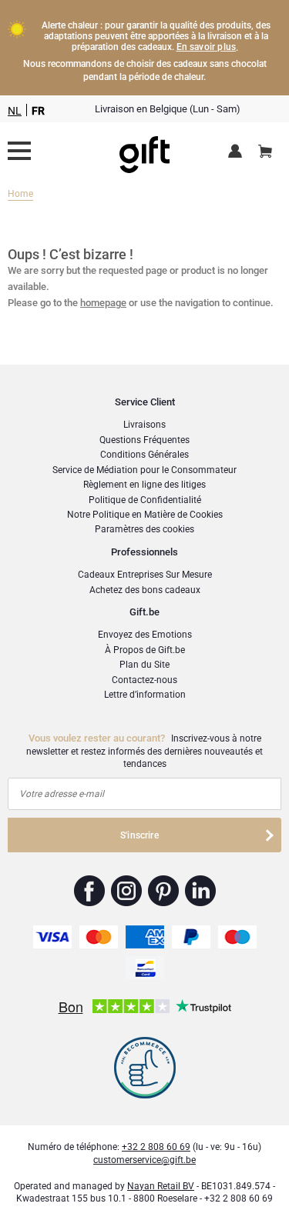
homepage (103, 302)
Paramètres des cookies (144, 529)
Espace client (238, 152)
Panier (265, 152)
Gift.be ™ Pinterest (164, 890)
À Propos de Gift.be (145, 650)
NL (15, 110)
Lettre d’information (145, 694)
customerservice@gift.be (144, 1160)
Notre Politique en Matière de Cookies (145, 514)
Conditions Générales (144, 454)
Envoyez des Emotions (145, 634)
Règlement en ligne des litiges (144, 484)
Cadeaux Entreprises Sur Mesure (145, 574)
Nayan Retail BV (160, 1186)
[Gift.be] (19, 150)
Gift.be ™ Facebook (90, 890)
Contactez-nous (144, 680)
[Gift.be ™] (144, 151)
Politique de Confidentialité (145, 500)
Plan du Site (144, 664)
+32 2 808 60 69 (156, 1147)
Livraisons (144, 424)
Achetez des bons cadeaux (144, 590)
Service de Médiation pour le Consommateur (144, 470)
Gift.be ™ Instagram (127, 890)
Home (20, 193)
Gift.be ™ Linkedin (200, 890)
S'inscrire (139, 835)
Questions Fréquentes (144, 440)
